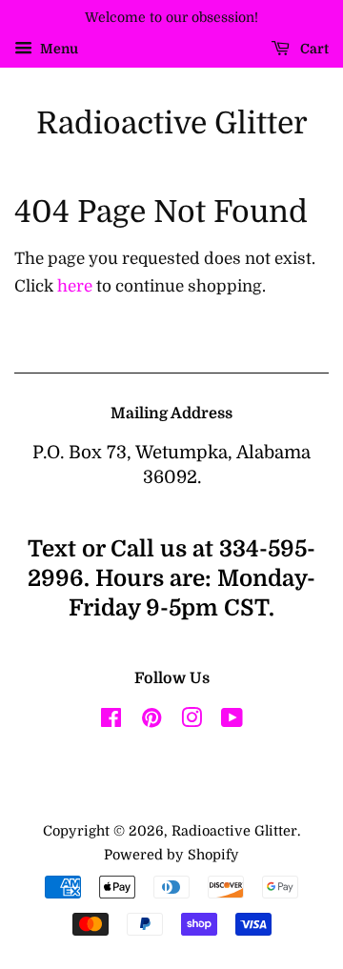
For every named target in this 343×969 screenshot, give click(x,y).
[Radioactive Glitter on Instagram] (191, 721)
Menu (57, 48)
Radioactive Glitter (172, 123)
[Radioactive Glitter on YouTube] (232, 721)
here (74, 286)
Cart (313, 48)
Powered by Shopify (171, 854)
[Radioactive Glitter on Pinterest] (151, 721)
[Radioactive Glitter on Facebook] (111, 721)
